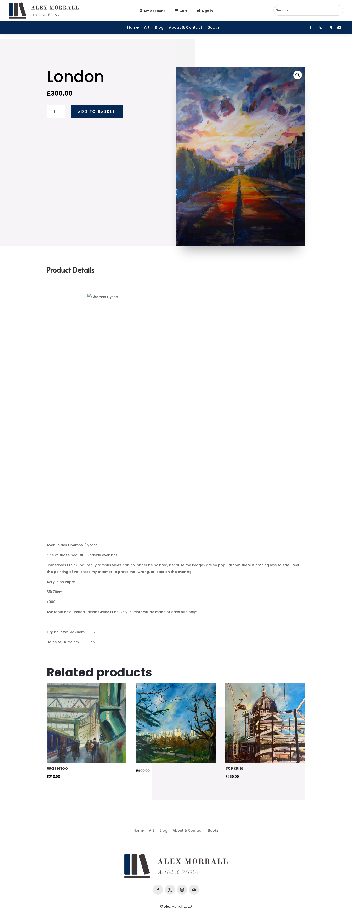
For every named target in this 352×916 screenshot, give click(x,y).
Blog (159, 28)
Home (133, 28)
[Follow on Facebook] (310, 27)
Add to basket (96, 111)
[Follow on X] (320, 27)
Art (147, 28)
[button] (297, 75)
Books (214, 28)
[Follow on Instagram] (330, 27)
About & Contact (185, 28)
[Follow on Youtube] (339, 27)
